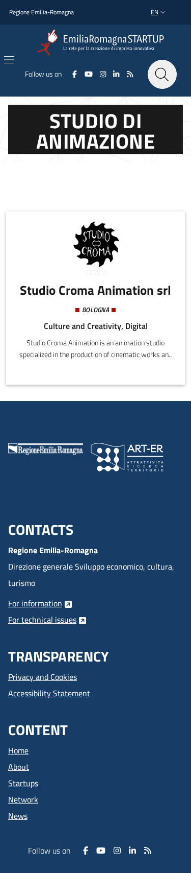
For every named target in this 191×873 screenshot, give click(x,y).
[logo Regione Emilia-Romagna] (45, 448)
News (18, 816)
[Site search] (162, 74)
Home (18, 750)
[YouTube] (88, 74)
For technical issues (42, 620)
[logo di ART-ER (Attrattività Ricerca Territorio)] (127, 456)
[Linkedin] (116, 74)
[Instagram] (103, 74)
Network (23, 799)
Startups (23, 783)
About (18, 767)
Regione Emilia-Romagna (41, 12)
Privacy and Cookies (42, 677)
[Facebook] (74, 74)
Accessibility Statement (49, 693)
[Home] (103, 43)
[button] (159, 12)
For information (35, 603)
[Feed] (130, 74)
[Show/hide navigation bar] (9, 59)
